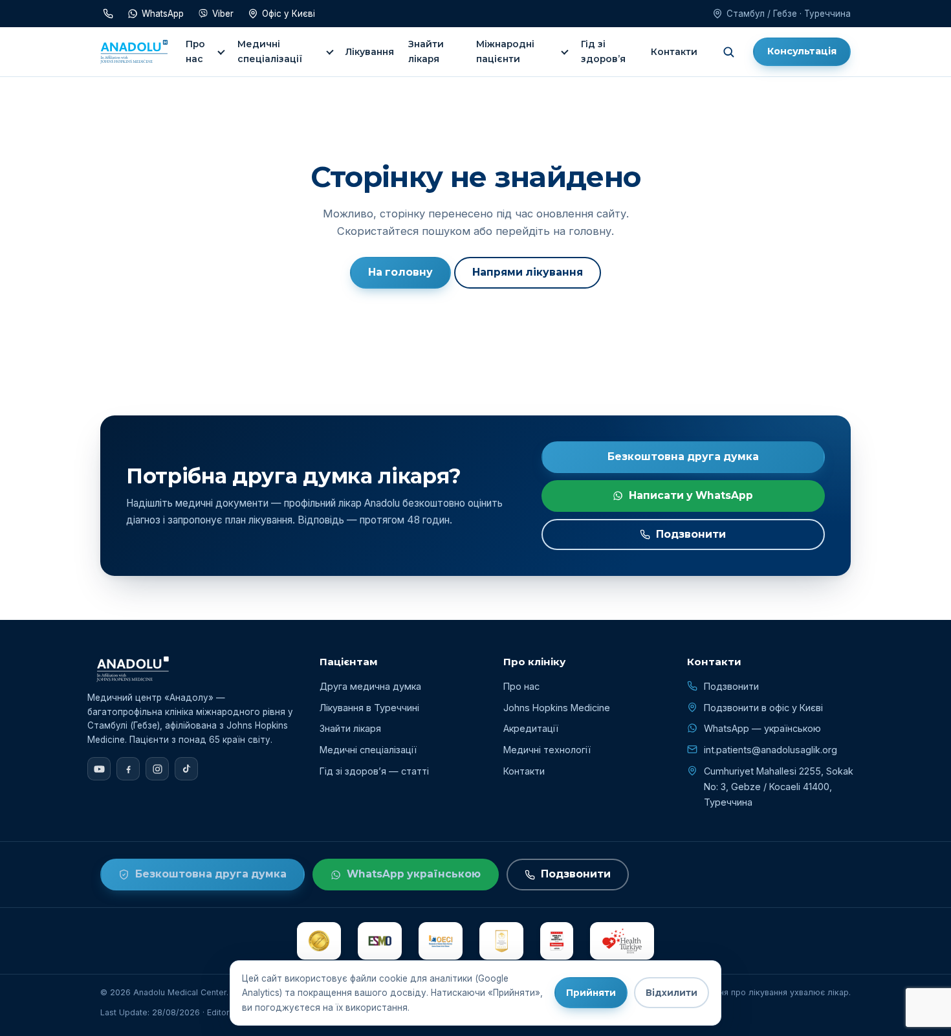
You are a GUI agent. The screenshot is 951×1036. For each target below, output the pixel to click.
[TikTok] (186, 768)
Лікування (369, 52)
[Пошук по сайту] (728, 52)
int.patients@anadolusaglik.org (770, 749)
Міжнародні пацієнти (505, 51)
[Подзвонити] (108, 14)
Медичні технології (547, 749)
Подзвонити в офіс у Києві (763, 707)
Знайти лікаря (426, 51)
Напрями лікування (527, 272)
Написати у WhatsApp (691, 495)
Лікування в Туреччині (369, 707)
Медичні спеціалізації (269, 51)
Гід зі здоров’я (603, 51)
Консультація (801, 51)
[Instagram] (157, 768)
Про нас (195, 51)
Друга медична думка (370, 686)
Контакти (674, 52)
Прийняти (591, 992)
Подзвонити (691, 534)
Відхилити (671, 992)
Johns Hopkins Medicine (556, 707)
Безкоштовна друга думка (683, 456)
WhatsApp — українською (762, 728)
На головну (400, 272)
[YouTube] (99, 768)
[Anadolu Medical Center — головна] (134, 52)
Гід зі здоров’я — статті (374, 771)
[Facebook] (128, 768)
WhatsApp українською (414, 874)
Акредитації (530, 728)
